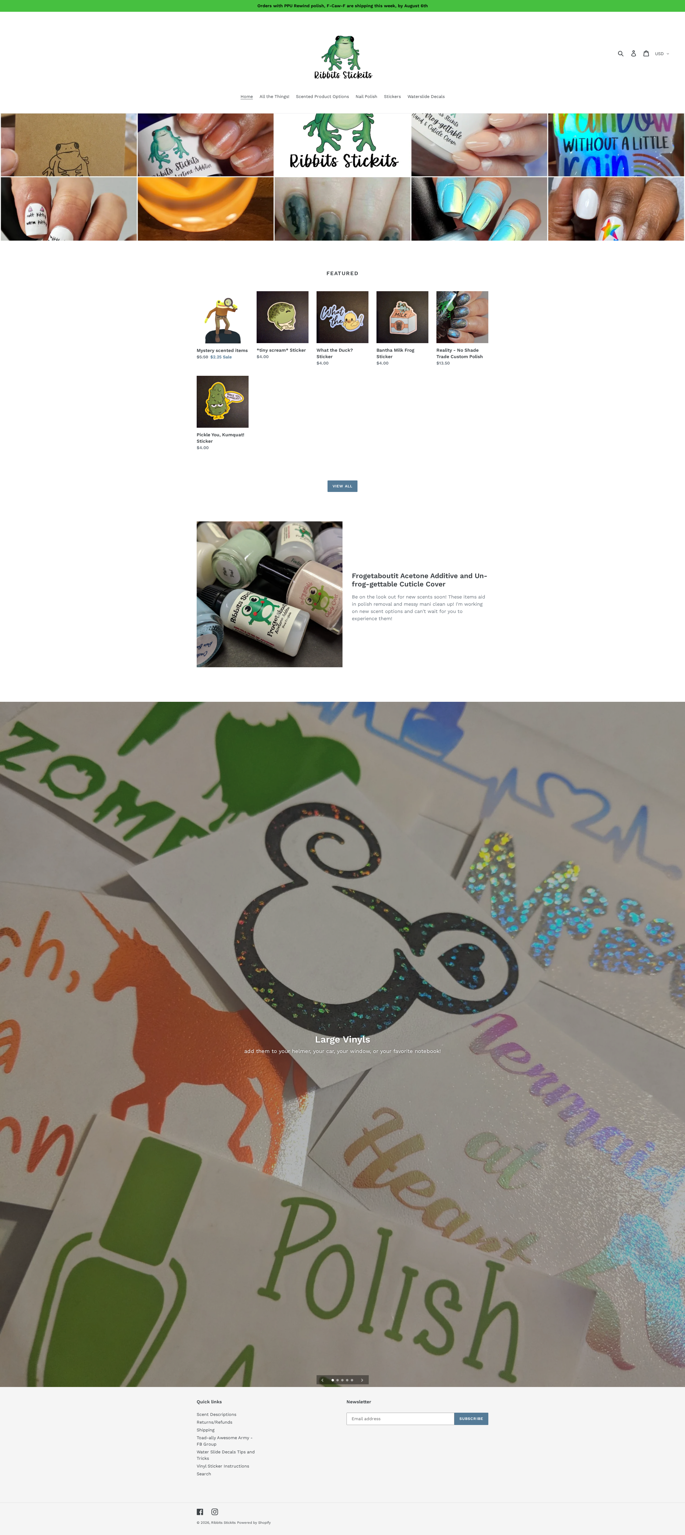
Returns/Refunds (214, 1422)
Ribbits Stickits (223, 1523)
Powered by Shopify (254, 1523)
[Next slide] (362, 1380)
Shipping (206, 1429)
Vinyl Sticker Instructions (223, 1466)
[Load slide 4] (347, 1380)
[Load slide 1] (333, 1380)
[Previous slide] (322, 1380)
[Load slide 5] (352, 1380)
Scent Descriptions (216, 1414)
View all (342, 486)
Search (204, 1473)
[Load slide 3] (342, 1380)
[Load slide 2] (338, 1380)
